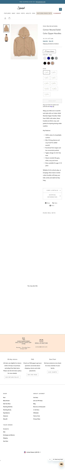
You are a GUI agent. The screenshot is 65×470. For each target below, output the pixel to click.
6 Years (46, 83)
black (44, 63)
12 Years (54, 89)
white (44, 58)
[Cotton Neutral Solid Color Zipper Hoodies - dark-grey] (44, 264)
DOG (33, 13)
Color (47, 54)
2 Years (46, 72)
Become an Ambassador (39, 406)
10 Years (46, 89)
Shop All (5, 419)
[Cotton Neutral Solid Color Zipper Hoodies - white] (44, 262)
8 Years (54, 83)
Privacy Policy (36, 419)
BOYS (23, 13)
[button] (48, 38)
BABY (13, 13)
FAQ (4, 432)
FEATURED (7, 13)
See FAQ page (32, 374)
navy (48, 58)
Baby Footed (6, 400)
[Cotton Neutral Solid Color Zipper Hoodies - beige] (44, 268)
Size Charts (52, 372)
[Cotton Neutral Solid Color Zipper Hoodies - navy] (46, 262)
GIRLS (18, 13)
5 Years (54, 78)
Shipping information (52, 196)
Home (44, 26)
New (4, 397)
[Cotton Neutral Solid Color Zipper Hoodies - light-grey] (46, 264)
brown (48, 63)
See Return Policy (12, 377)
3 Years (54, 72)
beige (52, 63)
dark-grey (52, 58)
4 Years (46, 78)
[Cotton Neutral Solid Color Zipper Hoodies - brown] (46, 266)
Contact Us (6, 429)
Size (44, 68)
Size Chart (5, 441)
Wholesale (36, 412)
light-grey (56, 58)
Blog (34, 403)
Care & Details (52, 190)
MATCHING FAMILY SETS (44, 13)
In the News (36, 409)
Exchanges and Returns (9, 435)
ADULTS (28, 13)
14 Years (46, 94)
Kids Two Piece (6, 403)
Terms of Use (36, 416)
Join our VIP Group (37, 400)
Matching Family (7, 409)
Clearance (5, 416)
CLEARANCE (57, 13)
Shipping (45, 43)
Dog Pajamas (6, 412)
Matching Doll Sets (7, 406)
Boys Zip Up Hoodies (52, 26)
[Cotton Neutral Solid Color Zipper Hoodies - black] (44, 266)
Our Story (35, 397)
